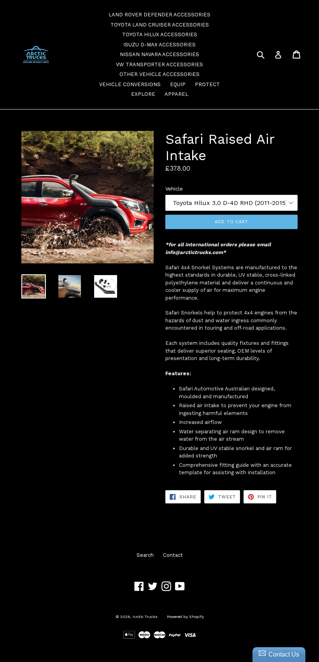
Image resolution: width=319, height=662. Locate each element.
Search (145, 555)
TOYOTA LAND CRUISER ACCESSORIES (159, 25)
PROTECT (207, 84)
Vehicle (174, 189)
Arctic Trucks (145, 616)
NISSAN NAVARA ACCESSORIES (159, 54)
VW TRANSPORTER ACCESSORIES (159, 64)
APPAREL (176, 94)
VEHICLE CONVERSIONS (130, 84)
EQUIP (178, 84)
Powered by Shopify (185, 616)
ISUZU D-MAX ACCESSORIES (159, 45)
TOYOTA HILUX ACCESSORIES (159, 34)
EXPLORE (143, 94)
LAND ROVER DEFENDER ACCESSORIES (159, 15)
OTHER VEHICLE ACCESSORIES (159, 74)
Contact (173, 555)
